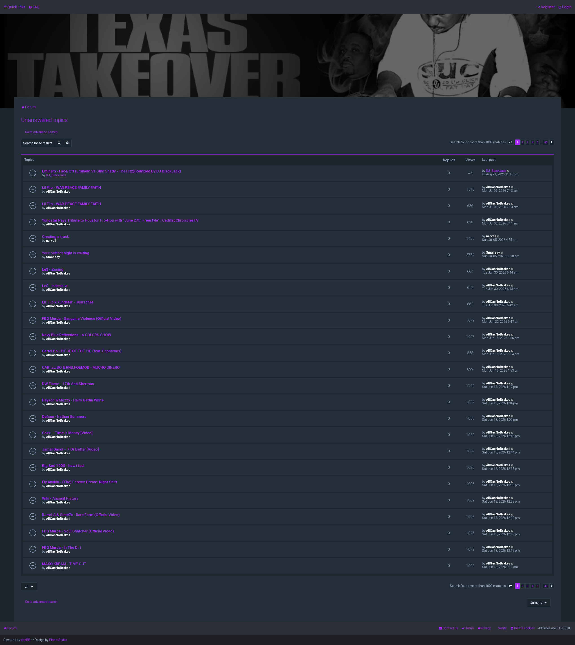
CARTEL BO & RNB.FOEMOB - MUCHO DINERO (81, 367)
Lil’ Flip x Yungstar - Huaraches (68, 302)
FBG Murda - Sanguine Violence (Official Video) (81, 318)
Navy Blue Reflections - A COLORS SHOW (76, 335)
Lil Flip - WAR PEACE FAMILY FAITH (71, 187)
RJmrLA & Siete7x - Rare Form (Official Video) (81, 514)
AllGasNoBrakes (58, 191)
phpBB (25, 640)
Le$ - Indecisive (55, 285)
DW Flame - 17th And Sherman (68, 383)
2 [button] (522, 142)
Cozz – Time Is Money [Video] (67, 433)
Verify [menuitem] (502, 628)
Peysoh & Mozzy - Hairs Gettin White (73, 400)
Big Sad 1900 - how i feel (63, 465)
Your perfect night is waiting (65, 253)
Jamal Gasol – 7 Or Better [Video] (70, 449)
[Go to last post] (508, 170)
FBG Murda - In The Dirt (61, 547)
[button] (510, 142)
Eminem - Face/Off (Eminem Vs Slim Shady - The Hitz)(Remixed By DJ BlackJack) (111, 171)
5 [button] (537, 142)
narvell (51, 240)
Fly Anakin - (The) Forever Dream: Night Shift (79, 482)
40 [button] (545, 142)
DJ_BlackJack (56, 175)
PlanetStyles (58, 640)
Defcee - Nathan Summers (64, 416)
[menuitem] (34, 7)
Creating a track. (56, 236)
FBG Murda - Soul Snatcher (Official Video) (78, 531)
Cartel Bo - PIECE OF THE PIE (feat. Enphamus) (82, 351)
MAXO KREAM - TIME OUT (64, 564)
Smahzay (53, 257)
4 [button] (532, 142)
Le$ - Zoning (52, 269)
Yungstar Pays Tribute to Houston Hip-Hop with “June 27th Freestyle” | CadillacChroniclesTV (120, 220)
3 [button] (527, 142)
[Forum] (287, 55)
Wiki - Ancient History (60, 498)
